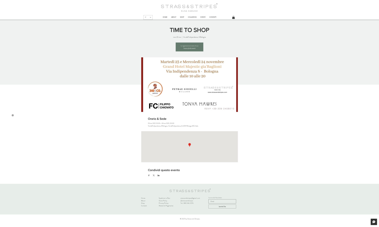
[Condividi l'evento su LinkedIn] (158, 175)
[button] (233, 17)
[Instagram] (13, 115)
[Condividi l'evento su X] (154, 175)
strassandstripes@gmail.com (190, 198)
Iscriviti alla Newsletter (215, 197)
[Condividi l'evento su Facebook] (149, 175)
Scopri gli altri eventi (189, 48)
